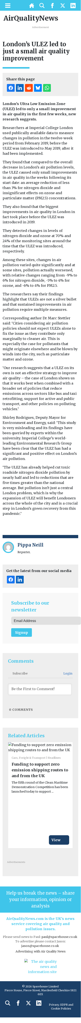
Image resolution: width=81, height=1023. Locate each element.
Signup (21, 632)
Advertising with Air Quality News (40, 951)
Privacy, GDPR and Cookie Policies (61, 1006)
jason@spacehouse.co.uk (40, 946)
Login (67, 673)
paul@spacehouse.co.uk (59, 937)
